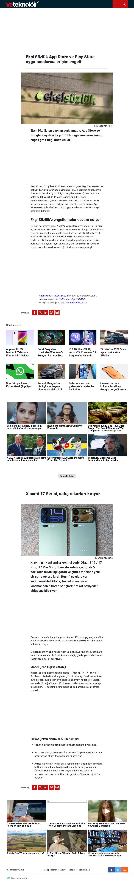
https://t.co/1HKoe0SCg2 (52, 295)
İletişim (72, 870)
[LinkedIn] (45, 312)
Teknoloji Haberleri (49, 870)
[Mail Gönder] (57, 312)
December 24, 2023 (76, 302)
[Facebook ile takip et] (111, 869)
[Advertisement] (67, 30)
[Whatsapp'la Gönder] (51, 312)
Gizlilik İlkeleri (84, 870)
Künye (63, 870)
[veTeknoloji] (22, 3)
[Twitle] (40, 312)
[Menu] (116, 4)
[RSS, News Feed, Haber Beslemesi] (124, 869)
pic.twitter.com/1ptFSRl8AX (70, 299)
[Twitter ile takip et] (118, 869)
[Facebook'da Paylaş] (34, 312)
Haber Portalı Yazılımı (19, 878)
